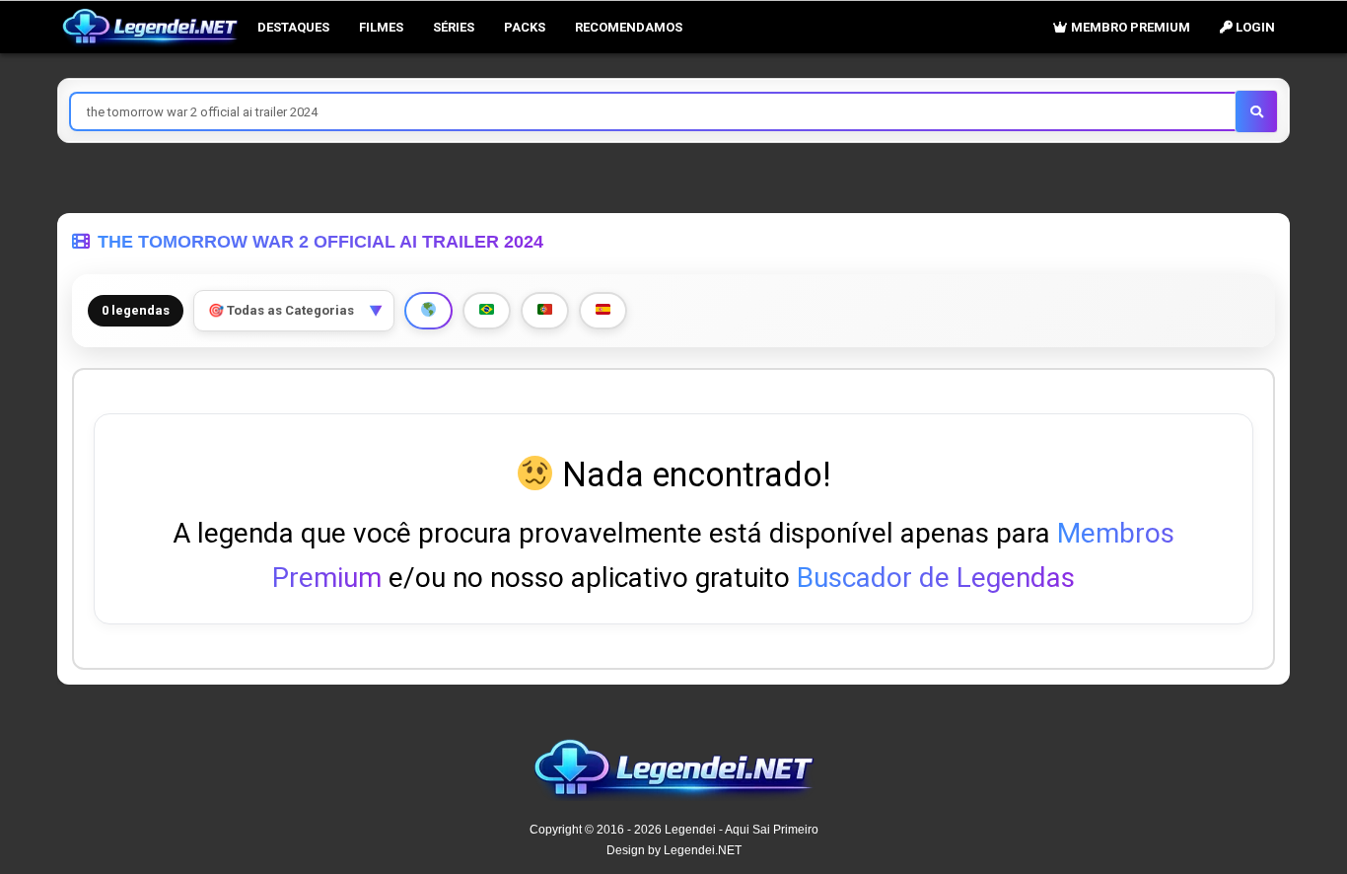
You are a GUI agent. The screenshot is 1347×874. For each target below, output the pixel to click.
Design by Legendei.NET (674, 850)
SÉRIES (453, 27)
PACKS (524, 27)
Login (1254, 27)
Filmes (381, 27)
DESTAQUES (293, 27)
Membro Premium (1129, 27)
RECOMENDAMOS (628, 27)
